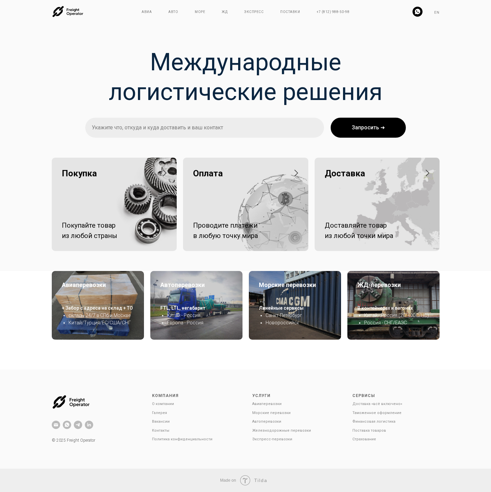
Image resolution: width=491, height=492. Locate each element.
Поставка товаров (369, 430)
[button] (109, 173)
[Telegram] (78, 425)
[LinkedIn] (89, 425)
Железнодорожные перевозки (281, 430)
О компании (163, 404)
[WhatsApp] (67, 425)
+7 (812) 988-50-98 (333, 12)
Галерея (159, 413)
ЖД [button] (224, 12)
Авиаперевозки (84, 284)
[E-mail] (56, 425)
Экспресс (254, 12)
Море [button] (200, 12)
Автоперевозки (182, 284)
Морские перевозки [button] (271, 413)
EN (436, 12)
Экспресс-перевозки (272, 439)
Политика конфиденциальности (182, 439)
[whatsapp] (418, 12)
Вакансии (161, 421)
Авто (173, 12)
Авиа (147, 12)
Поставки (290, 12)
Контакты (160, 430)
